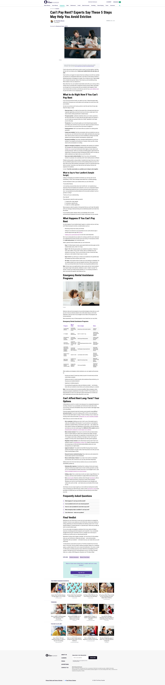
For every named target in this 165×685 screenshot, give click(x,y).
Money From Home (84, 557)
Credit (79, 5)
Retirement (73, 5)
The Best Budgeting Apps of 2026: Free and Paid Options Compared (107, 639)
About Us (64, 654)
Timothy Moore (60, 21)
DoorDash (92, 478)
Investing (93, 5)
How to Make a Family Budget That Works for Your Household (58, 618)
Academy (108, 2)
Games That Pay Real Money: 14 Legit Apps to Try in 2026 (58, 595)
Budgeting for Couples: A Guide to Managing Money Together (90, 618)
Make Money (47, 5)
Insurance (112, 5)
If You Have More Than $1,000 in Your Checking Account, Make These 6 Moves (106, 596)
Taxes (107, 5)
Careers (63, 658)
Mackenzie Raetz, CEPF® (62, 26)
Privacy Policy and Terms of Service (54, 680)
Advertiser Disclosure (92, 1)
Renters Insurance (74, 557)
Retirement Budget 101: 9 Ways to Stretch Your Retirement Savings (74, 618)
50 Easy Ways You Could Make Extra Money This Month (74, 595)
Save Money (55, 5)
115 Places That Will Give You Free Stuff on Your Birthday (90, 595)
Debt (67, 5)
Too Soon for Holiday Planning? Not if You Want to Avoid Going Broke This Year (107, 618)
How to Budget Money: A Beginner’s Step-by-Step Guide (90, 638)
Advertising (65, 664)
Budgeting (62, 5)
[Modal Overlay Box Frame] (81, 570)
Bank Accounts (85, 5)
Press (63, 661)
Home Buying (100, 5)
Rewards (117, 2)
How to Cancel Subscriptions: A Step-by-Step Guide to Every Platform (74, 639)
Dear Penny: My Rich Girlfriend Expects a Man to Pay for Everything (58, 639)
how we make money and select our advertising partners (84, 66)
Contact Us (64, 667)
